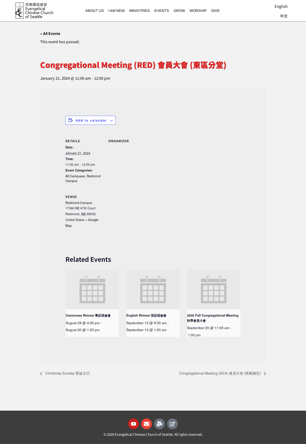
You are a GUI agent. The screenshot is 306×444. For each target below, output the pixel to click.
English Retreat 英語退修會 (146, 315)
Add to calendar (91, 120)
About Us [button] (94, 11)
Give (215, 11)
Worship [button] (198, 11)
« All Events (50, 33)
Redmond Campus (78, 202)
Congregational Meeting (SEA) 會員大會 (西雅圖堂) (220, 373)
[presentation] (92, 289)
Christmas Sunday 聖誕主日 (67, 373)
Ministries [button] (139, 11)
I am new (116, 11)
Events (161, 11)
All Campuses (75, 176)
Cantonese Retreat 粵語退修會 (88, 315)
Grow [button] (179, 11)
